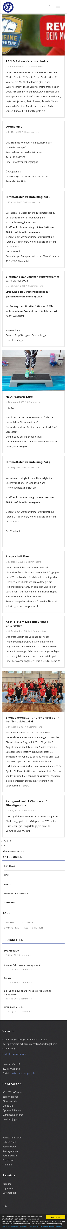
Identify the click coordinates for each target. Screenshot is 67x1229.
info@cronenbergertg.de (22, 1073)
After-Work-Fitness (12, 1092)
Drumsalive (11, 950)
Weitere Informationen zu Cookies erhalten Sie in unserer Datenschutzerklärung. (32, 1226)
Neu (6, 875)
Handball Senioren (11, 1137)
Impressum (8, 1188)
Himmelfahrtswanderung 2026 (22, 965)
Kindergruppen (10, 1151)
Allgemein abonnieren (13, 851)
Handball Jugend (10, 1119)
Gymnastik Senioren (12, 1114)
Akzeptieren (55, 1217)
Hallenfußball (9, 1142)
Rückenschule (9, 1155)
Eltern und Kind (10, 1101)
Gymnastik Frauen (11, 1110)
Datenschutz (9, 1192)
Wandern (7, 1164)
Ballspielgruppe (10, 1096)
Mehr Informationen (14, 1054)
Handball (9, 866)
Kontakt (6, 1183)
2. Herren (9, 902)
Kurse (7, 884)
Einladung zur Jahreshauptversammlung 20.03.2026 (28, 993)
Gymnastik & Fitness (16, 893)
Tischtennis (8, 1160)
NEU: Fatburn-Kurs (15, 1007)
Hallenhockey (9, 1146)
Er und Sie (7, 1105)
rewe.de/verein (41, 91)
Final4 (7, 978)
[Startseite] (8, 6)
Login (5, 1205)
